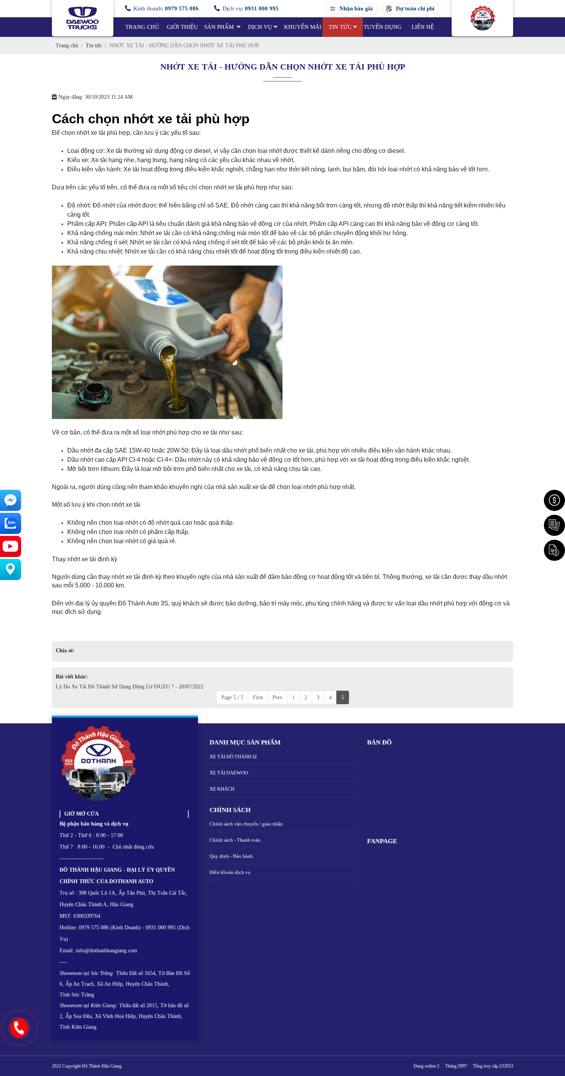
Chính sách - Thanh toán (235, 840)
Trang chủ (142, 27)
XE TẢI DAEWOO (228, 773)
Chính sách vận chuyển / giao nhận (246, 824)
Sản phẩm (219, 27)
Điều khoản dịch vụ (230, 872)
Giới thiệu (182, 27)
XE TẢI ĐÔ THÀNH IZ (233, 756)
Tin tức (340, 27)
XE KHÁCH (221, 789)
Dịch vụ (260, 27)
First (258, 697)
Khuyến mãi (302, 27)
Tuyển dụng (383, 27)
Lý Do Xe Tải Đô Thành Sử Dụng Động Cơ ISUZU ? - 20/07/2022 (129, 687)
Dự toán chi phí (415, 9)
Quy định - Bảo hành (231, 856)
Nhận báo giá (356, 9)
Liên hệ (423, 27)
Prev (277, 697)
